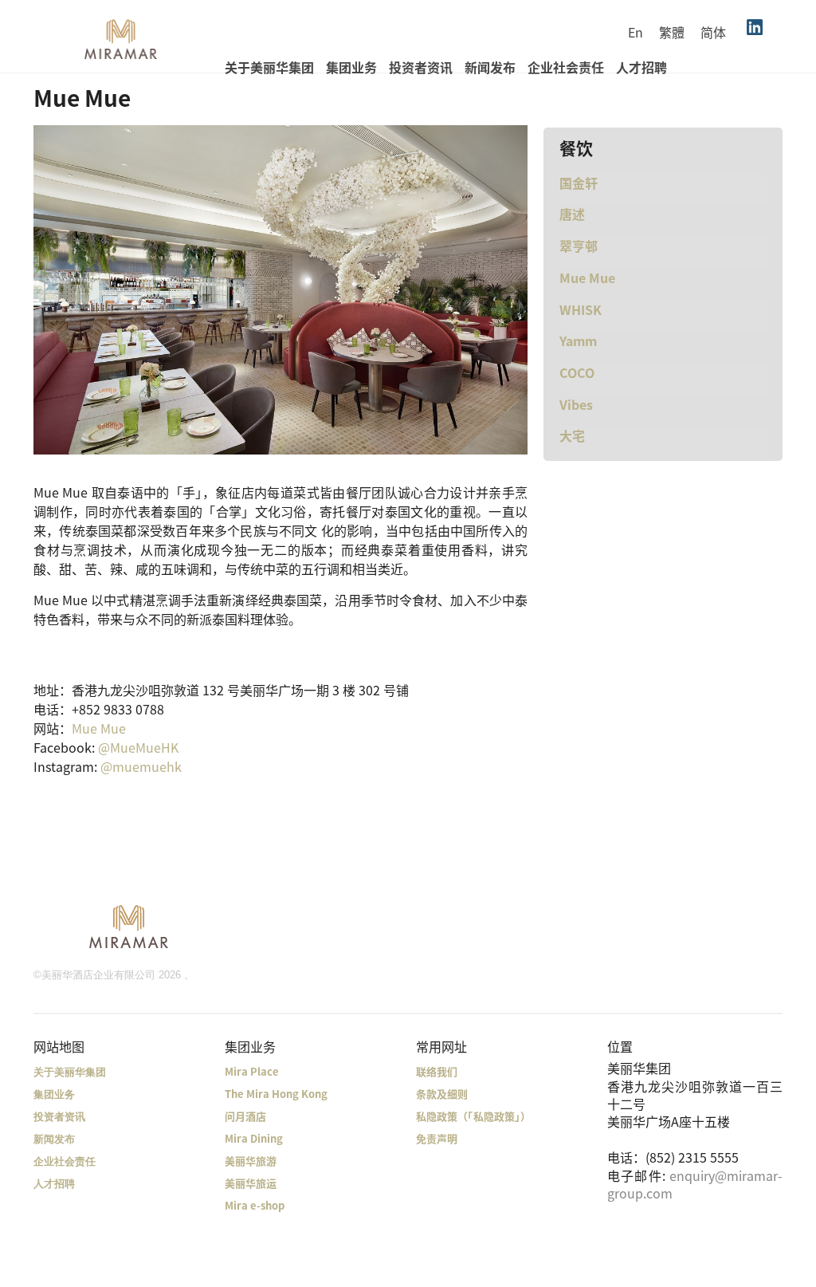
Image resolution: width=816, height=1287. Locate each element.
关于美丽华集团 (269, 67)
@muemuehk (141, 766)
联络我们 (436, 1071)
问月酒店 (245, 1116)
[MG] (129, 925)
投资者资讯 (421, 67)
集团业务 (351, 67)
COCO (576, 372)
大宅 (572, 435)
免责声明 (436, 1138)
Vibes (576, 404)
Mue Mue (99, 728)
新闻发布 (490, 67)
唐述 (572, 213)
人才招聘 (641, 67)
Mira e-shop (254, 1205)
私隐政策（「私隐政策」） (473, 1116)
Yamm (578, 340)
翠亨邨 (578, 245)
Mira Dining (254, 1138)
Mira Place (252, 1071)
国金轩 (578, 182)
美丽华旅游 (251, 1160)
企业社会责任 (566, 67)
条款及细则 (442, 1093)
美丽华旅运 (251, 1183)
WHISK (580, 309)
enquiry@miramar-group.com (695, 1184)
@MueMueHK (138, 747)
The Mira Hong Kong (276, 1093)
